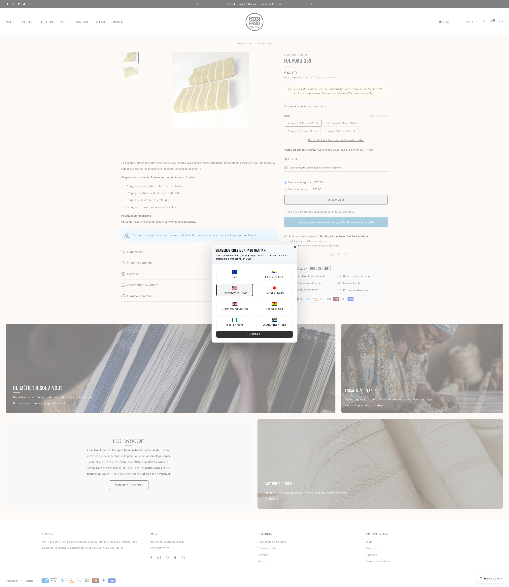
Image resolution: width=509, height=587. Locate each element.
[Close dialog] (295, 247)
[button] (234, 274)
